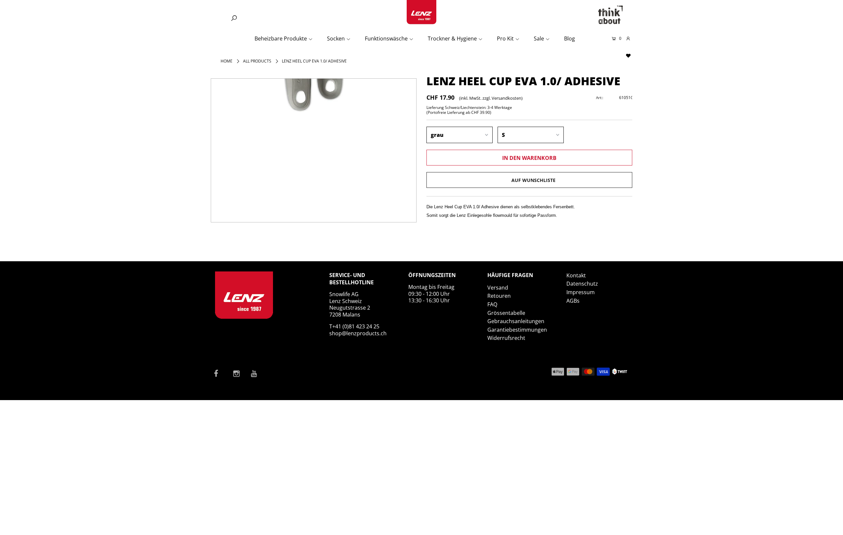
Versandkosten (506, 98)
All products (257, 61)
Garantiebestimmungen (517, 329)
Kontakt (576, 275)
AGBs (573, 300)
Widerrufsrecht (506, 338)
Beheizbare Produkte (281, 38)
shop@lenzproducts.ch (358, 333)
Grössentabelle (506, 313)
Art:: (599, 97)
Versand (497, 287)
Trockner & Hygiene (452, 38)
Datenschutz (582, 283)
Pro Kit (505, 38)
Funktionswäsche (386, 38)
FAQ (492, 304)
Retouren (499, 295)
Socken (336, 38)
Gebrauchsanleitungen (515, 321)
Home (226, 61)
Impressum (580, 292)
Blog (569, 38)
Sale (539, 38)
